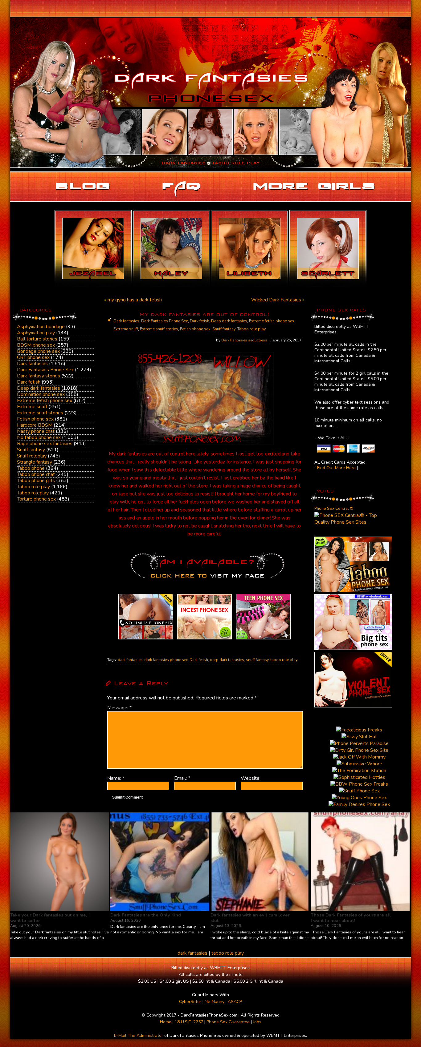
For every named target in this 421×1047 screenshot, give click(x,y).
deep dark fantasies (227, 659)
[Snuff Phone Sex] (353, 706)
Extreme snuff (32, 406)
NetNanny (214, 1002)
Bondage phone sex (38, 351)
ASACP (235, 1002)
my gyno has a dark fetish (135, 299)
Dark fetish (28, 382)
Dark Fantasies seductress (244, 340)
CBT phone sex (33, 357)
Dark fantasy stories (38, 375)
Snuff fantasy (31, 449)
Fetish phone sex (35, 419)
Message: (119, 707)
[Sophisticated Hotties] (353, 590)
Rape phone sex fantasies (44, 443)
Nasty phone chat (36, 431)
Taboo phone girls (36, 480)
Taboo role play (33, 486)
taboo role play (283, 659)
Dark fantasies (32, 363)
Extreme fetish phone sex (44, 400)
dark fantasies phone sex (166, 659)
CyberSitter (190, 1002)
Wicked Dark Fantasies (276, 299)
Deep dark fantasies (38, 388)
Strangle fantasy (34, 462)
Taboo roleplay (33, 492)
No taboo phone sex (39, 437)
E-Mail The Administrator (138, 1035)
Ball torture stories (37, 339)
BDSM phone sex (36, 345)
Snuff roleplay (32, 456)
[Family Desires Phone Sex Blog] (204, 639)
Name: (116, 778)
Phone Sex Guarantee (228, 1022)
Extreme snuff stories (40, 412)
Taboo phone (31, 468)
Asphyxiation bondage (41, 326)
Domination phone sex (41, 394)
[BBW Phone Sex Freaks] (353, 648)
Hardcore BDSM (34, 425)
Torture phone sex (36, 499)
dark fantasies (130, 659)
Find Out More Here (336, 468)
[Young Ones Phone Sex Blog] (263, 639)
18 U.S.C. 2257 (189, 1022)
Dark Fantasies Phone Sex (45, 369)
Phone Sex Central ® (334, 508)
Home (165, 1022)
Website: (250, 778)
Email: (182, 778)
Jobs (257, 1022)
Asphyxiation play (36, 332)
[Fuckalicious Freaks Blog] (145, 639)
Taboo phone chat (36, 474)
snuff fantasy (257, 659)
